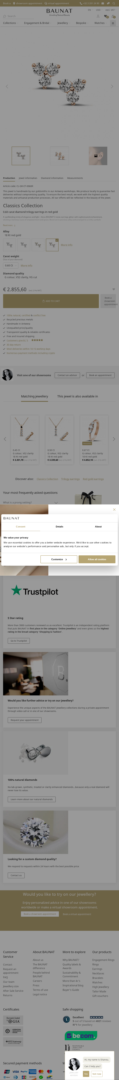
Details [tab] (59, 526)
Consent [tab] (20, 526)
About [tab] (98, 526)
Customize (57, 559)
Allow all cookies (97, 559)
